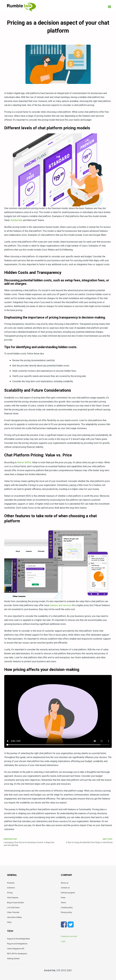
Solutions (11, 888)
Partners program (68, 893)
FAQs (9, 922)
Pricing (10, 893)
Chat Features (12, 898)
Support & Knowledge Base (18, 939)
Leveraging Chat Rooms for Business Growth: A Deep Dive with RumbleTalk (29, 842)
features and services (60, 605)
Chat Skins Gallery (14, 917)
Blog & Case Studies (15, 902)
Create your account (69, 936)
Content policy (67, 907)
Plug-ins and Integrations (17, 944)
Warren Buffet (24, 462)
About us (64, 883)
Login (63, 941)
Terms (63, 902)
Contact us (65, 888)
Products (10, 883)
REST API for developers (17, 954)
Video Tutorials (13, 912)
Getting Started (13, 958)
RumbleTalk (16, 220)
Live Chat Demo (13, 907)
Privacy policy (66, 912)
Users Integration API (15, 949)
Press (63, 898)
